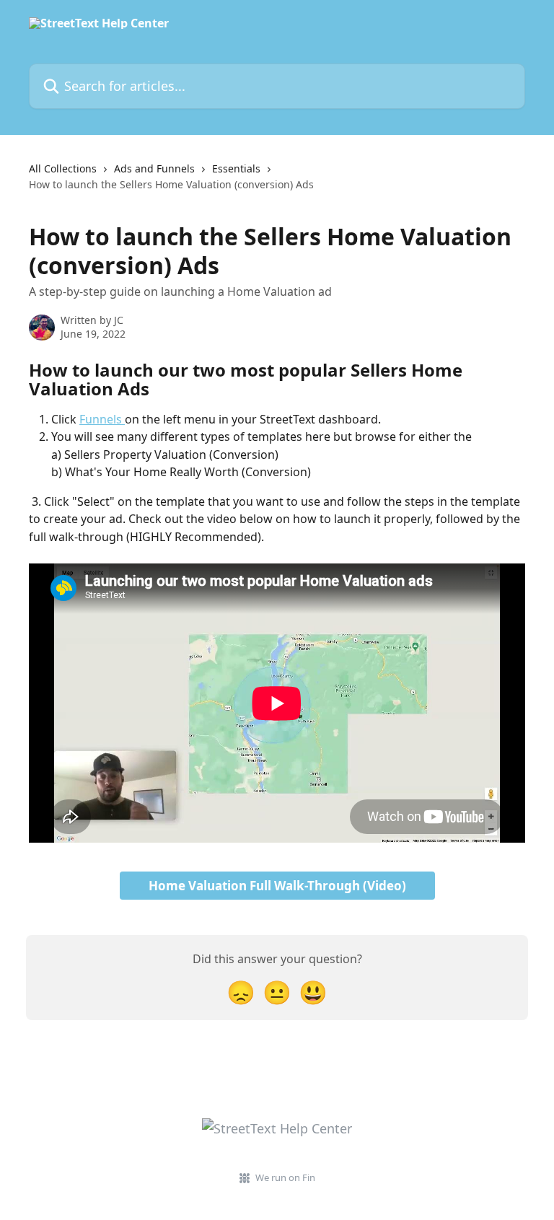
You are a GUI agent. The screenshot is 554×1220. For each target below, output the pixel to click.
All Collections (63, 168)
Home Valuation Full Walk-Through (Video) (277, 885)
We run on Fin (285, 1177)
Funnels (102, 419)
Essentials (236, 168)
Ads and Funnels (154, 168)
